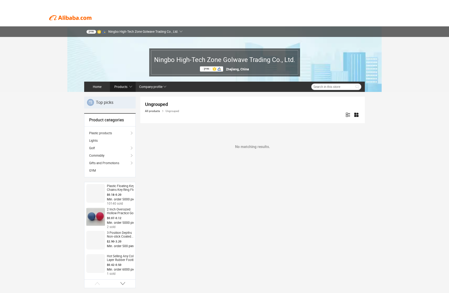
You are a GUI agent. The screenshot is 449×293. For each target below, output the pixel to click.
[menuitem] (109, 140)
